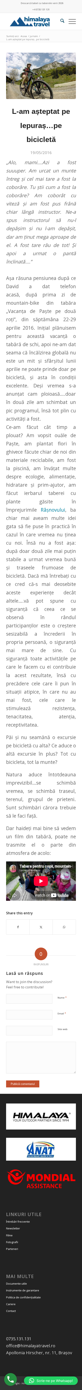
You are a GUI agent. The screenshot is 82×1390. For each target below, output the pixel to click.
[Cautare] (60, 21)
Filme (9, 1235)
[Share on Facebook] (17, 927)
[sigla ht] (34, 21)
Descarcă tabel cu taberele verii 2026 (42, 3)
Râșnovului (53, 509)
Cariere (11, 1304)
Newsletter (13, 1228)
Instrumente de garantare (22, 1290)
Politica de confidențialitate (23, 1297)
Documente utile (16, 1283)
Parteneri (12, 1249)
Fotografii (12, 1242)
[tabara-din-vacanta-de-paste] (41, 76)
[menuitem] (42, 3)
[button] (51, 1380)
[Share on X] (41, 927)
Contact (11, 1311)
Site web (62, 1029)
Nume (62, 997)
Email (62, 1013)
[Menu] (70, 21)
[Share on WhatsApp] (64, 927)
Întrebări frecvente (18, 1221)
